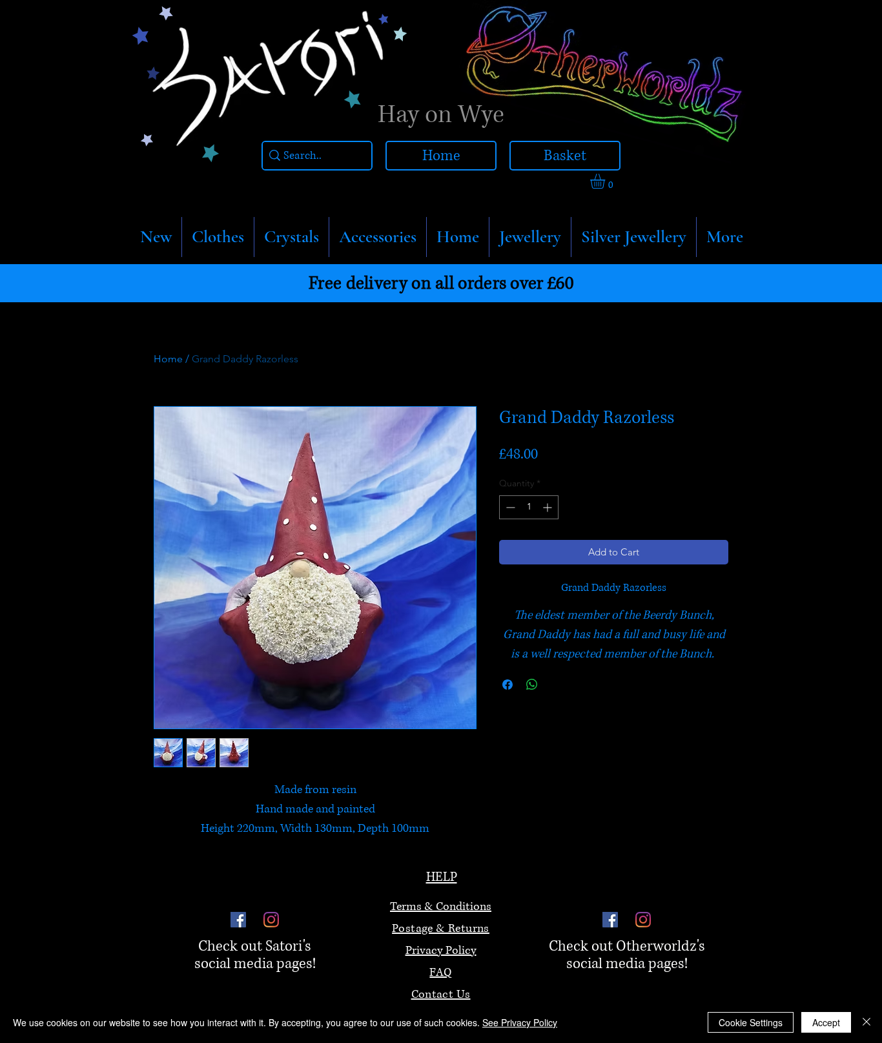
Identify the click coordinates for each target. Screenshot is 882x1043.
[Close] (866, 1022)
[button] (218, 237)
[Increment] (548, 507)
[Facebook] (238, 919)
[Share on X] (556, 684)
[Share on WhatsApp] (532, 684)
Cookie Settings (751, 1022)
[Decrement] (509, 507)
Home (168, 359)
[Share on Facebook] (507, 684)
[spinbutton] (528, 507)
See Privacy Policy (519, 1022)
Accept (826, 1022)
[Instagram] (271, 919)
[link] (606, 181)
